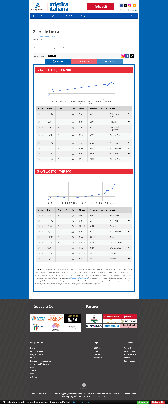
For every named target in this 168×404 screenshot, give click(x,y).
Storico (110, 61)
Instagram (98, 358)
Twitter (97, 354)
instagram (129, 5)
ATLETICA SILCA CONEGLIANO (45, 37)
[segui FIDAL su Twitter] (132, 56)
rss (134, 5)
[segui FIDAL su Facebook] (127, 56)
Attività (134, 16)
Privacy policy (89, 396)
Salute (121, 16)
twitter (125, 5)
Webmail (127, 358)
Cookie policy (102, 396)
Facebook (97, 351)
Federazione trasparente (81, 16)
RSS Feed (97, 348)
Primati (85, 61)
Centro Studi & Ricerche (101, 16)
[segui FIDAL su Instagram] (123, 56)
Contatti (127, 348)
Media (127, 16)
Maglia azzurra (55, 16)
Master (114, 16)
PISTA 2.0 (66, 16)
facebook (121, 5)
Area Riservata (130, 354)
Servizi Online (129, 351)
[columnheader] (40, 108)
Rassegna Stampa (131, 361)
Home (32, 348)
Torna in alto (84, 388)
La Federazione (42, 16)
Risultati (59, 61)
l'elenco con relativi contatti (78, 278)
